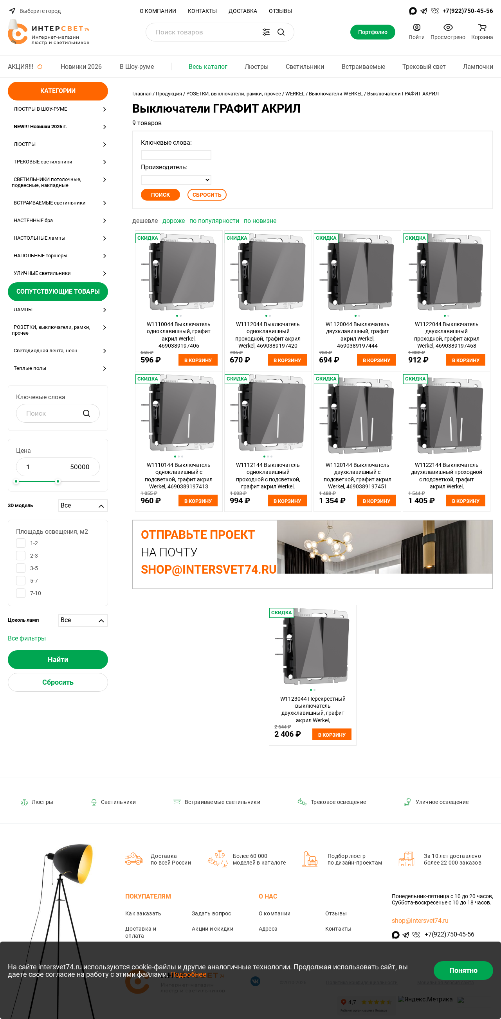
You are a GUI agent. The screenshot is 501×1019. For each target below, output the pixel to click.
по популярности (215, 220)
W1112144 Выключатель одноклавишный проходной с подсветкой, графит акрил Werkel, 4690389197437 (268, 479)
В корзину (198, 360)
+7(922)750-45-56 (468, 10)
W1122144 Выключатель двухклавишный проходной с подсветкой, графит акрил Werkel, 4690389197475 (446, 479)
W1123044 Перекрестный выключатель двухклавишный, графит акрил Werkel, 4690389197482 (313, 713)
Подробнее (188, 974)
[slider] (16, 481)
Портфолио (372, 32)
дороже (174, 220)
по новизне (260, 220)
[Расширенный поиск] (266, 32)
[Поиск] (281, 32)
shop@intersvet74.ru (420, 920)
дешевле (145, 220)
